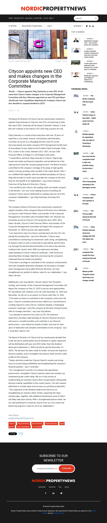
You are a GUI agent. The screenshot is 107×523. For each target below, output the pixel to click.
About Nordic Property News (32, 26)
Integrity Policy (59, 513)
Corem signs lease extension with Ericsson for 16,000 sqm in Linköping (91, 66)
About (67, 487)
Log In (49, 26)
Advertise (52, 487)
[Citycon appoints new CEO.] (37, 44)
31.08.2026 (12, 26)
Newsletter (42, 487)
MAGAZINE (29, 18)
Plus (59, 487)
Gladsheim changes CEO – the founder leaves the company (91, 43)
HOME (10, 18)
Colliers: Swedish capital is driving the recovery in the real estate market (91, 54)
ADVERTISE (38, 18)
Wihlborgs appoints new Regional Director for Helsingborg (91, 79)
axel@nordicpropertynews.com (21, 418)
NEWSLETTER (19, 18)
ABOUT (51, 18)
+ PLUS (45, 18)
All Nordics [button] (78, 26)
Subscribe (66, 468)
